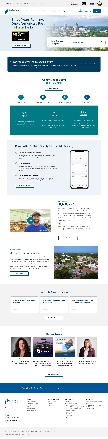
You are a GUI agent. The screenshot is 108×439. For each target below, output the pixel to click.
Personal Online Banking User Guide (74, 408)
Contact (80, 11)
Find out (15, 309)
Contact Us (68, 401)
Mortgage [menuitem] (53, 11)
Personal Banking (31, 408)
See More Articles (53, 374)
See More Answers (54, 318)
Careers (50, 403)
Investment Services (32, 403)
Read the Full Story (21, 45)
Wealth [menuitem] (44, 11)
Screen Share (68, 415)
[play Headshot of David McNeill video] (30, 220)
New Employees (21, 359)
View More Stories (68, 238)
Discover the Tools (24, 185)
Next (100, 304)
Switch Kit (67, 414)
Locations (88, 11)
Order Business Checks (71, 403)
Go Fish (27, 434)
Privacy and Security (70, 410)
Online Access (30, 407)
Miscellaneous (65, 359)
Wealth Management (32, 410)
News (49, 405)
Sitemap (67, 417)
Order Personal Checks (71, 405)
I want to (67, 42)
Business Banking (31, 401)
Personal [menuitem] (37, 11)
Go (102, 42)
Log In (96, 11)
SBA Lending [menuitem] (62, 11)
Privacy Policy (68, 412)
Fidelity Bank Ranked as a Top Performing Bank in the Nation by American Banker (43, 364)
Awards (43, 359)
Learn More (19, 273)
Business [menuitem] (28, 11)
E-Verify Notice (90, 408)
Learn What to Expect (88, 64)
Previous (8, 304)
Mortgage (29, 405)
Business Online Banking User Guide (74, 407)
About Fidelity (52, 401)
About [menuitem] (70, 11)
